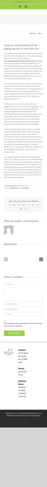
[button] (6, 259)
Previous (33, 33)
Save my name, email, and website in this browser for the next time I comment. (23, 324)
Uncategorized (14, 188)
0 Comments (24, 188)
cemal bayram (10, 186)
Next (39, 33)
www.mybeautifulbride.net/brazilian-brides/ (19, 61)
